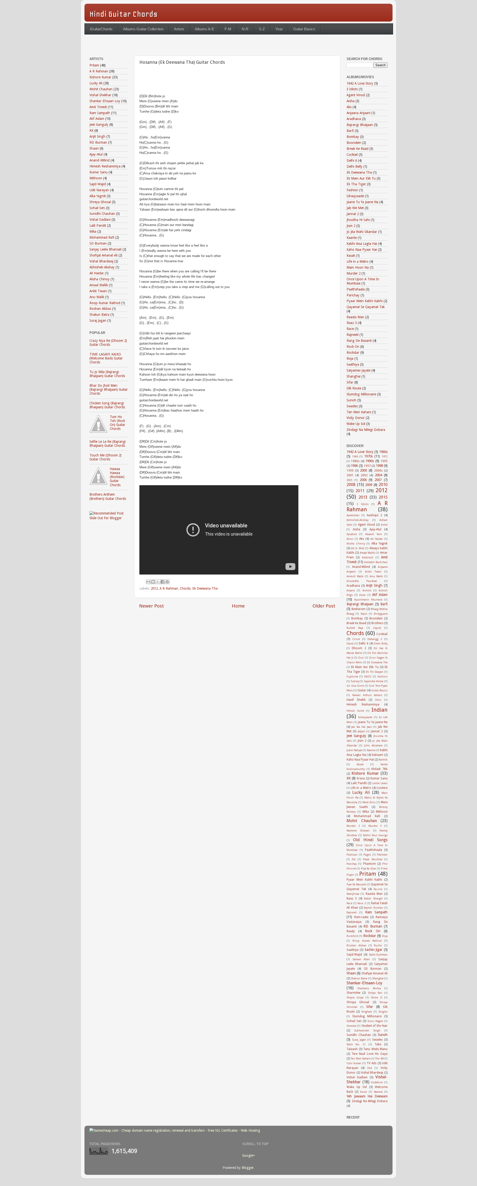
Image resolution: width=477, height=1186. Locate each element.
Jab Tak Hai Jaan (361, 727)
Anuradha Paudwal (362, 581)
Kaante (352, 238)
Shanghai (353, 376)
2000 (363, 470)
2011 (360, 490)
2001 (350, 475)
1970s (368, 456)
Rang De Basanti (359, 341)
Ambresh (367, 557)
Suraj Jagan (97, 320)
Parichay (353, 295)
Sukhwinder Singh (367, 1030)
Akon (350, 539)
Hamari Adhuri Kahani (367, 695)
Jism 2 (351, 226)
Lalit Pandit (97, 225)
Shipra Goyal (355, 997)
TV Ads (371, 1063)
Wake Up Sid (356, 424)
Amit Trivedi (98, 107)
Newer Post (151, 606)
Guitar (362, 690)
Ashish (366, 590)
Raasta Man (355, 317)
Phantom (369, 863)
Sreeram (352, 1025)
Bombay (353, 137)
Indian (379, 710)
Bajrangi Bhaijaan (360, 125)
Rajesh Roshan (373, 907)
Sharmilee (353, 992)
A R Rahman (168, 588)
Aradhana (354, 119)
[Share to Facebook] (162, 581)
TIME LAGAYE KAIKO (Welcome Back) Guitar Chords (106, 358)
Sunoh (351, 400)
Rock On (353, 347)
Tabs (378, 1044)
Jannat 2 (353, 214)
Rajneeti (352, 335)
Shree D (376, 997)
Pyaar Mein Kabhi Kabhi (365, 301)
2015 (383, 497)
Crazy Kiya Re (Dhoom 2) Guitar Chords (108, 343)
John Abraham (373, 745)
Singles (383, 1011)
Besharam (358, 609)
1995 (384, 461)
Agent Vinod (356, 95)
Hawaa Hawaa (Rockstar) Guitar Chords (117, 477)
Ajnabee (352, 534)
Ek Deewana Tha (205, 588)
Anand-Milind (99, 160)
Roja (350, 358)
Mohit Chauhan (101, 89)
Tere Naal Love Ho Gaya (370, 1054)
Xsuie (363, 1091)
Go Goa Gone (355, 685)
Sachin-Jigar (373, 950)
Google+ (248, 1155)
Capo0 (377, 628)
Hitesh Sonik (355, 710)
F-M (228, 29)
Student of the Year (374, 1025)
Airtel (384, 524)
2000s (378, 470)
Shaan (94, 148)
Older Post (324, 606)
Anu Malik (96, 297)
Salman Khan (361, 959)
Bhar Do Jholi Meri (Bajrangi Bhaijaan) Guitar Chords (108, 389)
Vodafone (377, 1082)
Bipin (364, 613)
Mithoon (95, 178)
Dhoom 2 (359, 648)
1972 (385, 456)
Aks (349, 107)
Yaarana (378, 1091)
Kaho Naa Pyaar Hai (362, 250)
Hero (378, 700)
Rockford (352, 936)
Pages (367, 854)
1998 (379, 466)
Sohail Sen (97, 208)
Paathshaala (356, 289)
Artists (179, 29)
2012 (154, 588)
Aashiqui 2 (374, 515)
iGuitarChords (101, 29)
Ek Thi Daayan (374, 671)
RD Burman (98, 142)
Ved (369, 1068)
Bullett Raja (355, 628)
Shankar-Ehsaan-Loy (104, 101)
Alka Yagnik (97, 196)
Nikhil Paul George (375, 835)
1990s (369, 461)
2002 (364, 475)
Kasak (351, 255)
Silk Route (354, 388)
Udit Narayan (99, 190)
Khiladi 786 (379, 769)
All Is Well (357, 548)
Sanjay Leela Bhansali (105, 249)
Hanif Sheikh (356, 700)
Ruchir (378, 945)
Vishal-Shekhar (100, 95)
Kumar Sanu (98, 172)
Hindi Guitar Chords (123, 14)
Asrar (362, 595)
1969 (355, 456)
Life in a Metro (357, 261)
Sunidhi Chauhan (102, 214)
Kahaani (377, 755)
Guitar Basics (304, 29)
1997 (367, 466)
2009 (368, 485)
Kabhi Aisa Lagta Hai (362, 244)
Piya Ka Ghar (368, 868)
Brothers (377, 623)
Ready (351, 931)
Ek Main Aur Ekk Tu (361, 178)
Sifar (350, 382)
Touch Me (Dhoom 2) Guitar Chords (105, 457)
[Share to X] (157, 581)
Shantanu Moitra (369, 988)
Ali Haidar (96, 273)
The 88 (379, 1058)
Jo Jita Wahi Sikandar (362, 232)
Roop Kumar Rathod (104, 303)
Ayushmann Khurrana (368, 599)
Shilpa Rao (375, 992)
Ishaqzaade (355, 196)
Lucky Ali (95, 83)
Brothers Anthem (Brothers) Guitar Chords (107, 496)
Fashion (352, 190)
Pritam (94, 65)
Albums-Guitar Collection (143, 29)
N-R (245, 29)
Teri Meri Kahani (359, 412)
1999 (350, 470)
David (350, 643)
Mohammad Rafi (101, 237)
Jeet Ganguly (98, 125)
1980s (355, 461)
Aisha (351, 101)
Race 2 (362, 903)
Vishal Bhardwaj (101, 261)
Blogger (248, 1168)
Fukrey (355, 681)
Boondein (354, 143)
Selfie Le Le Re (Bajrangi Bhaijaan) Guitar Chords (107, 444)
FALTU (367, 676)
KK (91, 130)
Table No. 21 (356, 1044)
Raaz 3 (352, 323)
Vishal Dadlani (100, 220)
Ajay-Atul (96, 154)
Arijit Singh (97, 136)
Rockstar (353, 352)
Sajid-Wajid (97, 184)
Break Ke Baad (357, 149)
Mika (92, 231)
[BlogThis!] (153, 581)
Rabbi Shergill (373, 898)
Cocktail (352, 155)
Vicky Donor (356, 418)
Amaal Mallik (98, 285)
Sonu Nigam (375, 1021)
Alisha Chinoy (99, 279)
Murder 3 (375, 826)
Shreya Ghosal (100, 202)
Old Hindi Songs (370, 839)
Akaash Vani (373, 534)
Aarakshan (353, 515)
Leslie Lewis (380, 783)
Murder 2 (353, 273)
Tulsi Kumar (354, 1063)
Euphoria (352, 676)
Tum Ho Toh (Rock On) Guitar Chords (117, 423)
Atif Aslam (96, 119)
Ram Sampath (99, 113)
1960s (383, 452)
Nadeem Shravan (358, 830)
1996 (354, 466)
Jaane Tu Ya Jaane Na (362, 202)
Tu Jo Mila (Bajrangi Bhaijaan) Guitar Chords (107, 374)
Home (238, 606)
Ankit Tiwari (98, 291)
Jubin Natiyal (354, 750)
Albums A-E (204, 29)
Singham (366, 1011)
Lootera (382, 788)
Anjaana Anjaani (358, 113)
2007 (378, 480)
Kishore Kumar (100, 77)
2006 (363, 480)
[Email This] (148, 581)
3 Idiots (352, 89)
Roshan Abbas (100, 309)
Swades (352, 406)
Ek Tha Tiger (356, 184)
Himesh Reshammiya (104, 166)
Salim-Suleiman (378, 954)
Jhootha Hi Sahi (358, 220)
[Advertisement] (238, 44)
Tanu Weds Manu (375, 1049)
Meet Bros (369, 802)
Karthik (383, 759)
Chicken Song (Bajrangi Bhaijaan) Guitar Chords (107, 405)
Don (361, 657)
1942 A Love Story (360, 83)
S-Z (262, 29)
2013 (362, 497)
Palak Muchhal (372, 859)
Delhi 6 (352, 160)
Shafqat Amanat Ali (103, 255)
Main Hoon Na (358, 267)
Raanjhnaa (353, 894)
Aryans (351, 590)
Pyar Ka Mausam (356, 884)
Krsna (361, 778)
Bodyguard (381, 613)
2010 (383, 484)
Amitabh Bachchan (376, 562)
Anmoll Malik (355, 576)
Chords (185, 588)
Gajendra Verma (374, 681)
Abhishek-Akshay (102, 267)
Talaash (352, 1049)
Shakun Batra (99, 315)
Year (279, 29)
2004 (378, 475)
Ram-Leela (361, 917)
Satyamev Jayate (358, 370)
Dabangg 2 (374, 639)
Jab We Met (355, 208)
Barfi (350, 131)
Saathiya (353, 364)
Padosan (352, 854)
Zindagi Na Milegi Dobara (366, 430)
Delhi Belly (354, 166)
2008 (351, 484)
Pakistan (382, 854)
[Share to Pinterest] (167, 581)
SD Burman (98, 243)
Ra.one (378, 889)
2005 (350, 480)
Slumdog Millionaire (361, 394)
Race (350, 329)
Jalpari (361, 731)
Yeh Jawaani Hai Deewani (367, 1096)
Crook (356, 639)
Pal (354, 859)
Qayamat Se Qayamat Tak (366, 307)
